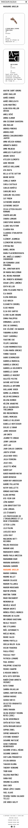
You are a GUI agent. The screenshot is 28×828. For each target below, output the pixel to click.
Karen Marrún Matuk (12, 473)
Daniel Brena (9, 249)
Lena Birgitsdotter (12, 505)
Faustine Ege (9, 339)
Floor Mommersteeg (12, 347)
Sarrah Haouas (9, 696)
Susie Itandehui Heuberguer (10, 745)
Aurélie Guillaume (11, 166)
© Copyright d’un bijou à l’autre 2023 (13, 815)
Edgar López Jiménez (12, 283)
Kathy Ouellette (10, 488)
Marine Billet (9, 577)
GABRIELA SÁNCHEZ (11, 364)
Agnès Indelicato (10, 101)
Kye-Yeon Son (9, 498)
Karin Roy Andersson (12, 480)
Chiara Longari (9, 218)
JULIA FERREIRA (9, 459)
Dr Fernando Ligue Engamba (11, 263)
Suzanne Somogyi (10, 753)
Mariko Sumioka (10, 573)
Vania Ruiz (7, 778)
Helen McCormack (11, 396)
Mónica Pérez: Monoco (13, 612)
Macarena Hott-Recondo (10, 540)
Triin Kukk (7, 771)
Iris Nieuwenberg (10, 413)
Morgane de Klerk (11, 616)
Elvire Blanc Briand (12, 315)
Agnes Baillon (9, 94)
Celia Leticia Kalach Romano (12, 210)
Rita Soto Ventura (11, 676)
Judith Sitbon (9, 452)
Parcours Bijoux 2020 (13, 822)
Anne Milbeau (9, 149)
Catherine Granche (11, 202)
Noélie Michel (9, 633)
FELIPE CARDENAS (10, 343)
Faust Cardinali (10, 336)
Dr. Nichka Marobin (11, 276)
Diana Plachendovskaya (13, 253)
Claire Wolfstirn (11, 226)
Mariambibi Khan (10, 559)
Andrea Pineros (10, 128)
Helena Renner (9, 400)
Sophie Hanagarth (11, 733)
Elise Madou (8, 308)
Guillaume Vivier (10, 389)
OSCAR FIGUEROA (10, 648)
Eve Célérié (8, 329)
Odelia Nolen (9, 644)
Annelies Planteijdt (12, 152)
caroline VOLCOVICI (11, 195)
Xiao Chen (7, 785)
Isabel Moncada (10, 417)
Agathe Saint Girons (12, 90)
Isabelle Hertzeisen (12, 424)
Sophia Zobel (9, 730)
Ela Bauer (7, 293)
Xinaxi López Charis (11, 789)
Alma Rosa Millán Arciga (11, 109)
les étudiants (9, 512)
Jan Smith (7, 434)
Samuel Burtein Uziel (12, 693)
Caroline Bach (9, 191)
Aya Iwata (7, 170)
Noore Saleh (8, 637)
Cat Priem (7, 198)
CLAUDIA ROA (8, 229)
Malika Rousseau (10, 545)
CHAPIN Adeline (9, 215)
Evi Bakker (19, 329)
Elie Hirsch (8, 300)
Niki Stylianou (9, 626)
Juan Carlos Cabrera (12, 448)
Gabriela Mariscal (11, 361)
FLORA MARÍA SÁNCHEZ (12, 350)
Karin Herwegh (9, 477)
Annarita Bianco (10, 145)
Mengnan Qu (8, 601)
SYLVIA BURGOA (9, 760)
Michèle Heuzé (9, 605)
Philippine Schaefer (12, 665)
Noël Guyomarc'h (10, 630)
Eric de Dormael (10, 325)
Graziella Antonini (11, 386)
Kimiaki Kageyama (10, 491)
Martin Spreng (9, 591)
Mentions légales (13, 817)
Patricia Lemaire (10, 658)
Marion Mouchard (11, 587)
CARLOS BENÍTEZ (10, 188)
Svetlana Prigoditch (12, 757)
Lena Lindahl (9, 509)
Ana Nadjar (8, 125)
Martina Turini (9, 594)
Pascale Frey (9, 655)
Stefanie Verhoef (11, 737)
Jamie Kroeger (9, 431)
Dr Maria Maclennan (12, 272)
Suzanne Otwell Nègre (13, 750)
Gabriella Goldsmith (12, 368)
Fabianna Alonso (10, 332)
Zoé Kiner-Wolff (10, 802)
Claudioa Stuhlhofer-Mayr (13, 234)
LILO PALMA (8, 528)
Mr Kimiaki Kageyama (12, 619)
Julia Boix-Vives (10, 456)
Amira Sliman (9, 118)
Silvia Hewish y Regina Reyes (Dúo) (13, 714)
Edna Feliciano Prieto (13, 290)
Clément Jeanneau (11, 239)
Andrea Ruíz (8, 132)
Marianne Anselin (10, 569)
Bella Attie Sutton (12, 173)
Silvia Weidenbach (11, 719)
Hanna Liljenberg (11, 393)
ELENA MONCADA (10, 297)
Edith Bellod (9, 286)
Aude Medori (8, 163)
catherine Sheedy (11, 205)
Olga (18, 644)
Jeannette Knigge (11, 438)
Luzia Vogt (8, 535)
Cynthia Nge (8, 246)
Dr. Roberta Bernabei (12, 279)
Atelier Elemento (11, 159)
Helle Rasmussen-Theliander (11, 408)
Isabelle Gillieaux (11, 420)
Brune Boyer (8, 177)
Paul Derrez (8, 662)
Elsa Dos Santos (10, 311)
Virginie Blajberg (11, 782)
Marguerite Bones (11, 552)
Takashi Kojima (10, 764)
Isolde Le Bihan (10, 427)
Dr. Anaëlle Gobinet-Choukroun (12, 257)
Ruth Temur (8, 686)
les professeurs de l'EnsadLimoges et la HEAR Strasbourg (13, 518)
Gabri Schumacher (11, 357)
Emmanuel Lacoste (11, 322)
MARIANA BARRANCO (11, 562)
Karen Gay (7, 470)
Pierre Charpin (9, 669)
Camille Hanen (9, 181)
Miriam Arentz (9, 609)
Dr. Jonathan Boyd (11, 268)
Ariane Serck (9, 156)
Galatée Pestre (10, 379)
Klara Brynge (9, 495)
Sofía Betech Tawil (11, 722)
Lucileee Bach (9, 531)
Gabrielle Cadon (10, 371)
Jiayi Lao (7, 445)
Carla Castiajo (10, 184)
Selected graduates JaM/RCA (12, 704)
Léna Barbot (8, 502)
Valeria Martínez (11, 775)
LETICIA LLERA (9, 524)
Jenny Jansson (9, 441)
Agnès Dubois (9, 97)
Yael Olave (8, 792)
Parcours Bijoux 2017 (13, 820)
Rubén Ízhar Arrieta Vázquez (12, 681)
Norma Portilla (10, 640)
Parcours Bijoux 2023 (13, 824)
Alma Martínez (9, 105)
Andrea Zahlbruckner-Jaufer (13, 136)
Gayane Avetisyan (11, 382)
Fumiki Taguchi (9, 354)
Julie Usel (8, 463)
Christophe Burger (11, 222)
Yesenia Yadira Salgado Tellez (13, 797)
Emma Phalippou (10, 318)
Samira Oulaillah (11, 689)
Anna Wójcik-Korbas (12, 141)
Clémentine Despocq (12, 242)
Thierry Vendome (10, 767)
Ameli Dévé (8, 114)
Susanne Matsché (11, 740)
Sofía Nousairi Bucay (12, 726)
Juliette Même (9, 466)
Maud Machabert (10, 598)
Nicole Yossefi (9, 623)
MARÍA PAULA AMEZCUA (12, 555)
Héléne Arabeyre (10, 403)
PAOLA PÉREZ (8, 651)
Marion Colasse (10, 580)
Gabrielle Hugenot (11, 375)
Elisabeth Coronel (11, 304)
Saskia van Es (9, 700)
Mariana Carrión (10, 566)
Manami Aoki (8, 548)
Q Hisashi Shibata (10, 672)
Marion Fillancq (10, 584)
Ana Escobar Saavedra (13, 121)
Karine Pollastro (11, 484)
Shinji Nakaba (9, 709)
